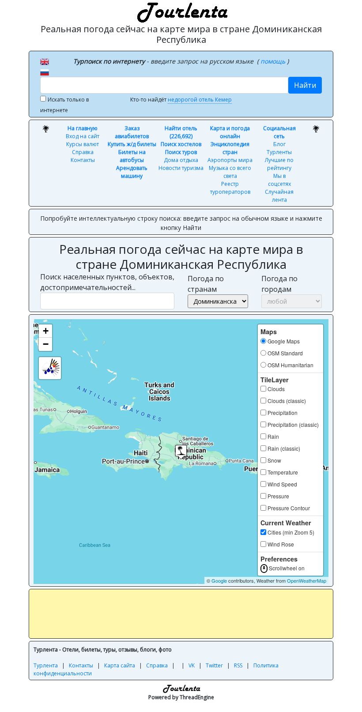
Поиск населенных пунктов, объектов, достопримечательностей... (107, 282)
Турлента (46, 665)
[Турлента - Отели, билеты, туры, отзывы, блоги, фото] (181, 11)
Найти (305, 85)
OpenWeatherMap (306, 580)
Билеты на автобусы (132, 156)
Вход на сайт (82, 136)
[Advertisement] (194, 613)
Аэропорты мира (230, 160)
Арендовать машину (131, 172)
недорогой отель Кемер (200, 99)
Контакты (83, 160)
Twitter (214, 665)
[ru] (44, 71)
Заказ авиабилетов (132, 132)
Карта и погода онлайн (230, 132)
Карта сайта (119, 665)
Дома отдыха (181, 160)
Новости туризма (181, 168)
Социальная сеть (279, 132)
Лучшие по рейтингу (279, 164)
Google (219, 580)
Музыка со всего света (230, 172)
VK (192, 665)
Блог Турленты (279, 148)
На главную (83, 128)
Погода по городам (279, 284)
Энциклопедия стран (230, 148)
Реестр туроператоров (230, 188)
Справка (83, 152)
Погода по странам (206, 284)
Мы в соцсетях (279, 180)
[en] (44, 61)
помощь (273, 61)
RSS (238, 665)
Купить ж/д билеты (132, 144)
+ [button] (46, 330)
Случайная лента (279, 195)
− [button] (46, 344)
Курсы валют (82, 144)
